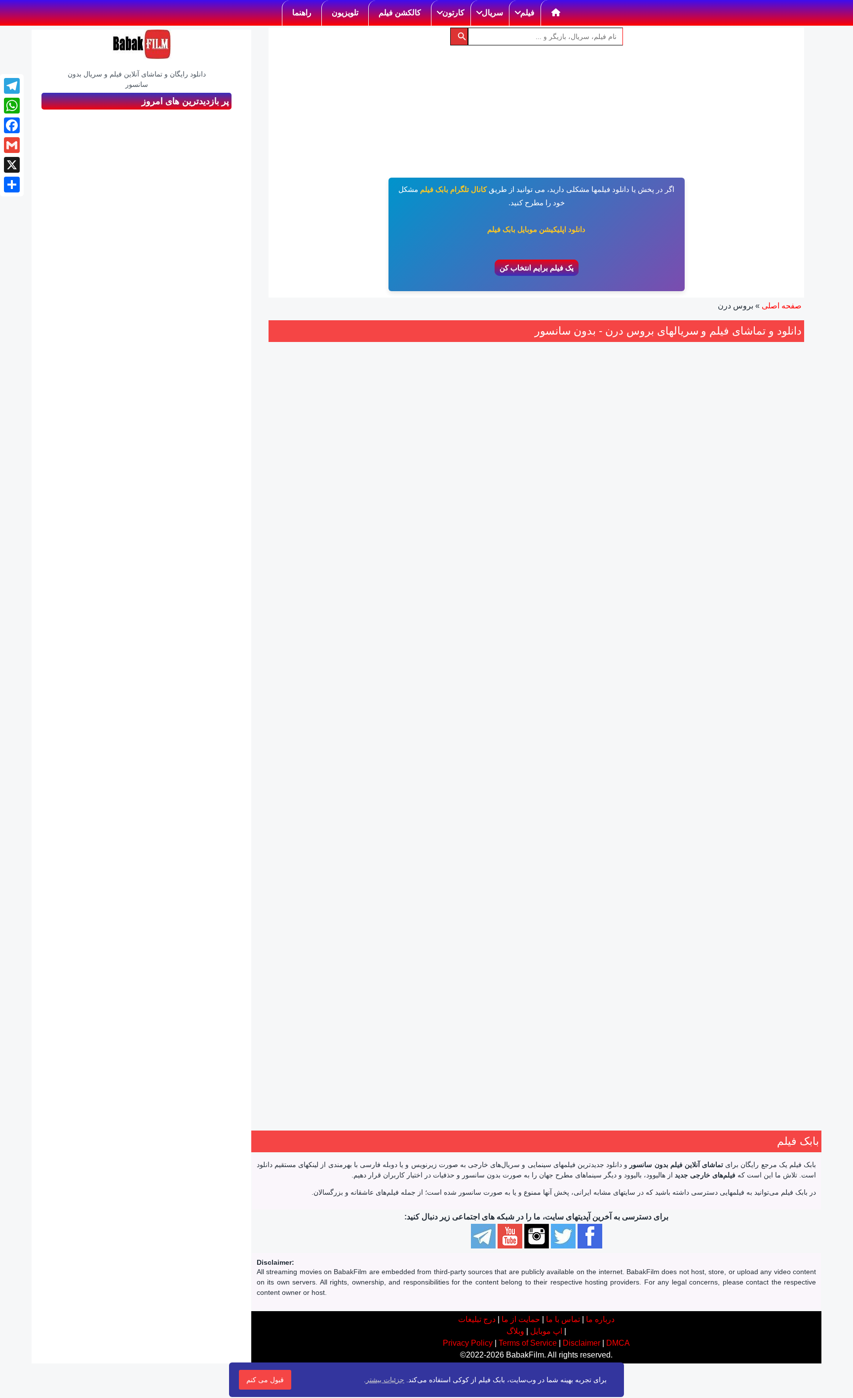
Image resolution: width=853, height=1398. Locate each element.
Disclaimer (581, 1343)
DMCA (618, 1343)
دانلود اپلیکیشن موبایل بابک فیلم (536, 229)
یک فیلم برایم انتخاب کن (537, 268)
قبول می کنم (265, 1380)
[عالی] (590, 555)
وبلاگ (515, 1331)
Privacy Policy (468, 1343)
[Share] (12, 184)
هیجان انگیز (740, 637)
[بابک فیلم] (141, 44)
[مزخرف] (634, 555)
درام (630, 613)
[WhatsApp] (12, 105)
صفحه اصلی (782, 306)
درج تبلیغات (477, 1319)
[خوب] (601, 555)
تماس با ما (563, 1319)
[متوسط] (612, 555)
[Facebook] (12, 125)
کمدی (711, 637)
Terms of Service (528, 1343)
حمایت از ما (521, 1319)
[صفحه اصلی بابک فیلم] (556, 13)
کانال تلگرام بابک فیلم (453, 189)
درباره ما (600, 1319)
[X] (12, 165)
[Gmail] (12, 145)
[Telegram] (12, 86)
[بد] (623, 555)
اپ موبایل (546, 1331)
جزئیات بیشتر (385, 1380)
